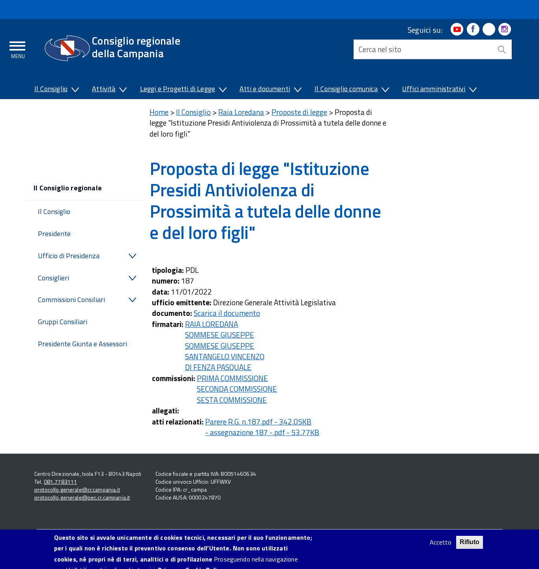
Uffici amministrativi (434, 88)
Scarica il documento (227, 313)
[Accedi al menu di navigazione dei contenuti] (17, 48)
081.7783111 (60, 481)
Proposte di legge (299, 112)
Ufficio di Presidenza (68, 255)
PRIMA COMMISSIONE (232, 378)
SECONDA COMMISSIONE (237, 388)
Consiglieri (53, 277)
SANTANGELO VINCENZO (224, 356)
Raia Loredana (241, 112)
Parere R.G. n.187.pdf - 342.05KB (258, 421)
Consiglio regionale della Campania (136, 46)
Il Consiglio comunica (346, 88)
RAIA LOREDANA (211, 324)
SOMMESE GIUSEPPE (219, 334)
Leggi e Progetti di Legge (177, 88)
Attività (103, 88)
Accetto (440, 542)
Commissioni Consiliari (71, 299)
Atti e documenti (265, 88)
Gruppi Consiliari (62, 321)
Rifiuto (469, 542)
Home (159, 112)
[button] (74, 90)
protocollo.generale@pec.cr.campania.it (82, 497)
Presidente (54, 233)
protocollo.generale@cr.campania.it (77, 489)
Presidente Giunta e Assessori (82, 343)
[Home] (67, 48)
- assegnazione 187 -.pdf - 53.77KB (262, 432)
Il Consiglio (50, 88)
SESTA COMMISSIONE (232, 400)
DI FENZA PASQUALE (218, 367)
